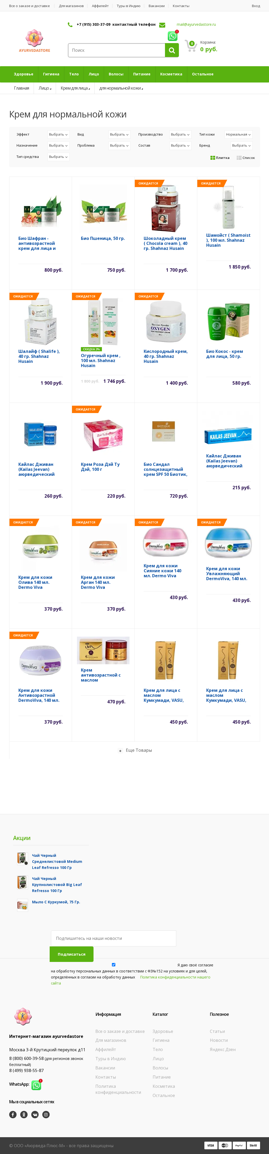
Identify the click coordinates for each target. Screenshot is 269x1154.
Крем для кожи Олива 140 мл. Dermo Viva (35, 582)
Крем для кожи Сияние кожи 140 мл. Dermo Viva (162, 570)
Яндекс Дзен (223, 1049)
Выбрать (56, 134)
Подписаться (71, 954)
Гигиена (161, 1040)
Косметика (164, 1086)
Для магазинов (71, 6)
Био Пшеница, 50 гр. (103, 238)
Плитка (222, 157)
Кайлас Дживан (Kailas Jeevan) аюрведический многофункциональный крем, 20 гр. (228, 461)
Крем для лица (74, 88)
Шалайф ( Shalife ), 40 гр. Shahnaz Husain (39, 356)
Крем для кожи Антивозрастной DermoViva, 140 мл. (38, 695)
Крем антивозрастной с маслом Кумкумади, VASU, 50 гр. (101, 675)
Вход (256, 6)
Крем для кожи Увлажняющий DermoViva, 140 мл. (226, 573)
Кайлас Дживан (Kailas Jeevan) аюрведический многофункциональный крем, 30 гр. (40, 469)
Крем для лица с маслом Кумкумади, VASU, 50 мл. (164, 695)
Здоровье (163, 1031)
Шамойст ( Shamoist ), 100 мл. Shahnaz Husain (228, 240)
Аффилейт (100, 6)
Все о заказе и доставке (29, 6)
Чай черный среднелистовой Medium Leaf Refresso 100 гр (57, 861)
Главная (21, 88)
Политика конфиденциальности (118, 1089)
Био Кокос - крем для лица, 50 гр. (224, 354)
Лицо (44, 88)
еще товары (139, 750)
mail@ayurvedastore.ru (196, 24)
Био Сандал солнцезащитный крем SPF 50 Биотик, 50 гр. (166, 469)
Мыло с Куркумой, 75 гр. (56, 901)
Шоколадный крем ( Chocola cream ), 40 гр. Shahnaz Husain (165, 243)
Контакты (181, 6)
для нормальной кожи (120, 88)
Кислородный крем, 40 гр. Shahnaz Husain (166, 356)
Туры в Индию (129, 6)
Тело (158, 1049)
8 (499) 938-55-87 (26, 1070)
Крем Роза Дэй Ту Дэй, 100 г (100, 467)
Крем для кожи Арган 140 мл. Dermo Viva (98, 582)
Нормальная (236, 134)
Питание (162, 1077)
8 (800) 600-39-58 (26, 1058)
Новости (219, 1040)
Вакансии (157, 6)
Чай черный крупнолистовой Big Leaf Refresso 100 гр (57, 884)
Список (248, 157)
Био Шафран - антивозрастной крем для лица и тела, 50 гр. (37, 243)
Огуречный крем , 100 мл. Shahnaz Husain (101, 360)
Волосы (160, 1068)
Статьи (217, 1031)
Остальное (164, 1095)
